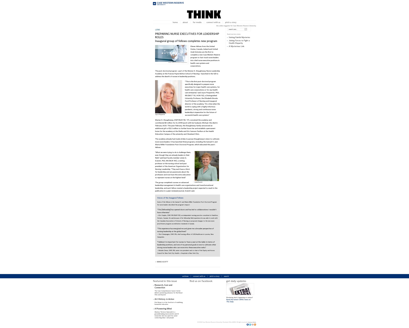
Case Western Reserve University (168, 5)
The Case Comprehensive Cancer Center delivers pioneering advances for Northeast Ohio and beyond (169, 290)
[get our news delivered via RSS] (255, 325)
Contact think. (252, 322)
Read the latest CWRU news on (238, 300)
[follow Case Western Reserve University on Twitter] (250, 325)
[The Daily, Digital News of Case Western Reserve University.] (240, 295)
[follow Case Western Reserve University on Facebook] (248, 325)
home (175, 22)
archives (185, 276)
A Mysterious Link (236, 46)
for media (197, 22)
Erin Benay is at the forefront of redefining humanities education (169, 301)
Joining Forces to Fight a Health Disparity (239, 41)
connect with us (213, 22)
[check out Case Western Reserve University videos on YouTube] (252, 325)
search (226, 276)
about (185, 22)
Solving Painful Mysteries (239, 37)
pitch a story (230, 22)
